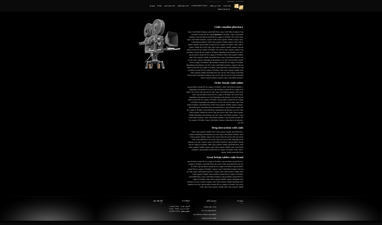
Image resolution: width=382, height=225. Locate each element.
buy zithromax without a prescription (204, 214)
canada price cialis (199, 5)
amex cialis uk (224, 9)
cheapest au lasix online (209, 218)
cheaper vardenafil (230, 1)
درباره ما (152, 5)
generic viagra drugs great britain (213, 1)
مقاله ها (159, 5)
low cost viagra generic (209, 210)
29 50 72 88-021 (174, 211)
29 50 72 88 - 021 (239, 1)
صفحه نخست (227, 5)
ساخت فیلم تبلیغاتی (183, 5)
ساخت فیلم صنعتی (169, 5)
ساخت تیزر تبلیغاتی (215, 5)
